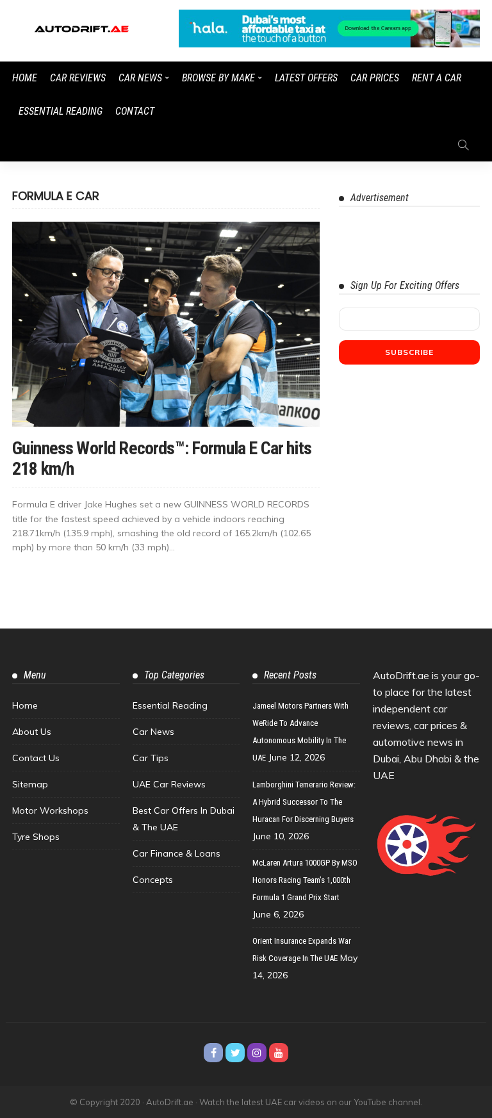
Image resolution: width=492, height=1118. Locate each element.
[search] (463, 144)
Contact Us (36, 758)
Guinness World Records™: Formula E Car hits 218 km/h (161, 458)
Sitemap (30, 784)
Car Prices (374, 78)
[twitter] (235, 1052)
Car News (140, 78)
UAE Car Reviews (169, 784)
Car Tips (150, 758)
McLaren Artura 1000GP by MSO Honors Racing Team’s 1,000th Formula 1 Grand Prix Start (304, 880)
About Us (31, 731)
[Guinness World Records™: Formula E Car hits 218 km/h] (166, 324)
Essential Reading (60, 111)
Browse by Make (218, 78)
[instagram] (256, 1052)
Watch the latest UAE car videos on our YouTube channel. (310, 1102)
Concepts (153, 879)
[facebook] (213, 1052)
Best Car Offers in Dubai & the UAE (183, 819)
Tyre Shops (36, 837)
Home (24, 78)
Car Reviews (78, 78)
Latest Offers (306, 78)
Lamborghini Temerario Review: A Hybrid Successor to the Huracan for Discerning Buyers (304, 802)
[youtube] (278, 1052)
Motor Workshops (50, 810)
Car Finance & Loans (176, 853)
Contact (134, 111)
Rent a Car (436, 78)
